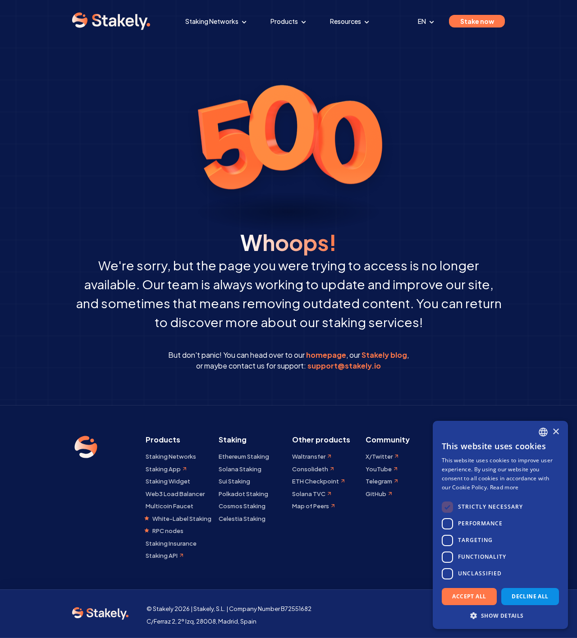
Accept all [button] (469, 596)
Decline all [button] (530, 596)
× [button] (555, 431)
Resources (346, 21)
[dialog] (500, 525)
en (422, 21)
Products (284, 21)
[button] (500, 615)
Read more (504, 487)
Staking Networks (212, 21)
